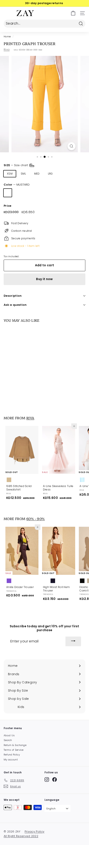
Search (8, 740)
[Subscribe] (73, 641)
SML (23, 173)
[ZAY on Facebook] (54, 779)
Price (7, 206)
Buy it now (44, 279)
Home (7, 36)
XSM (10, 173)
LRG (50, 173)
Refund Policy (12, 754)
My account (11, 759)
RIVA (30, 417)
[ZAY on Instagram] (46, 779)
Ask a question (15, 305)
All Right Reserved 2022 (21, 836)
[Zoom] (72, 146)
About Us (9, 735)
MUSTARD (8, 193)
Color (17, 185)
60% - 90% (35, 518)
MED (37, 173)
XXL (76, 173)
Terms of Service (14, 750)
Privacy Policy (34, 831)
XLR (63, 173)
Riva (7, 49)
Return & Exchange (15, 745)
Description (13, 296)
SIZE (16, 165)
